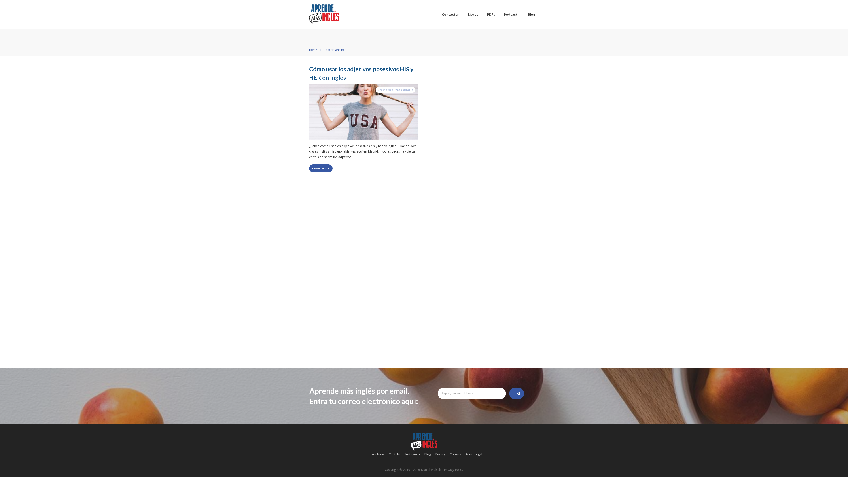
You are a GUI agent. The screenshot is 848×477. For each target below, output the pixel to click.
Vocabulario (404, 89)
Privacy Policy (453, 470)
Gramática (385, 89)
